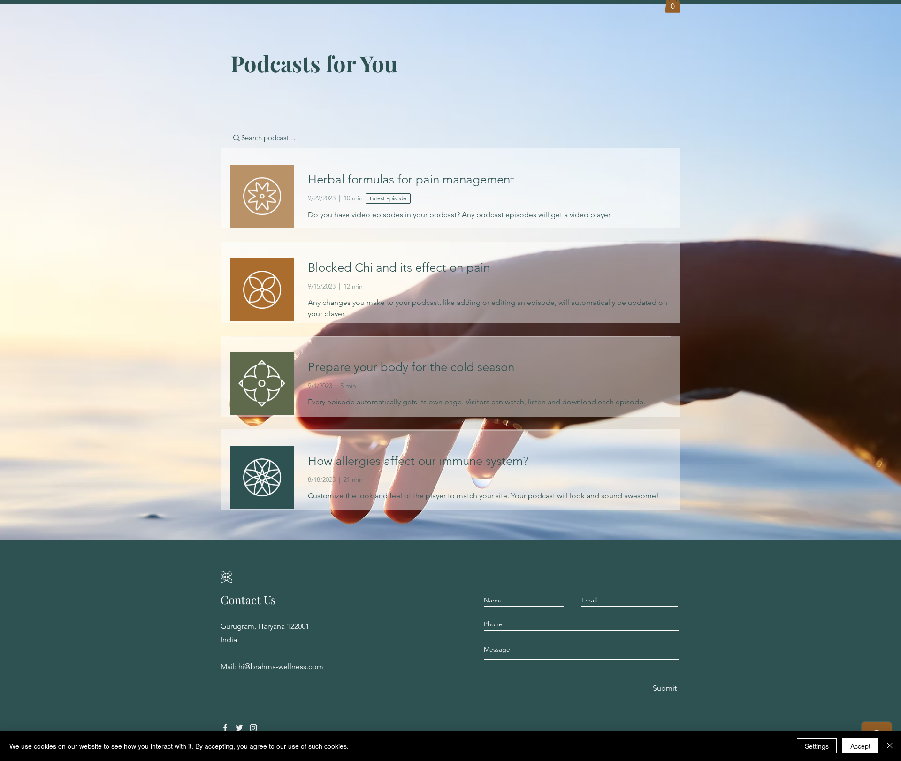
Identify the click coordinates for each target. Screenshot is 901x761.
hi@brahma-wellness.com (280, 666)
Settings (817, 746)
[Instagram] (253, 727)
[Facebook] (225, 727)
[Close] (889, 745)
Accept (860, 746)
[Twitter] (239, 727)
